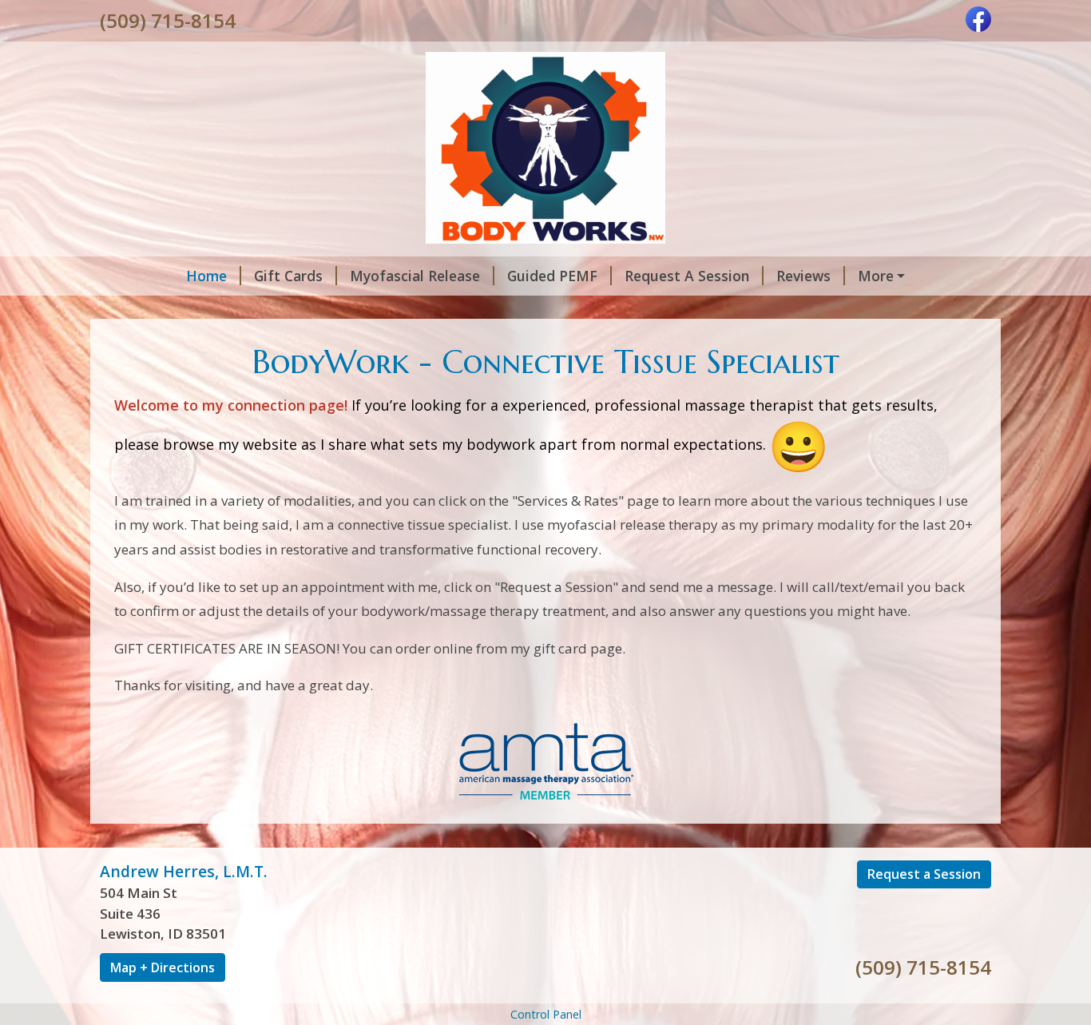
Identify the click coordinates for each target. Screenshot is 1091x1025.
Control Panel (545, 1014)
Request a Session (924, 874)
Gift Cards (288, 275)
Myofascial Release (415, 275)
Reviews (803, 275)
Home (206, 275)
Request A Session (687, 275)
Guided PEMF (552, 275)
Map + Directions (162, 967)
